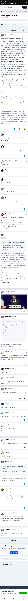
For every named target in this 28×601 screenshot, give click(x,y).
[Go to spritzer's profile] (2, 197)
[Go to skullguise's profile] (2, 170)
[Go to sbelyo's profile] (2, 214)
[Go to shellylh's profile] (2, 369)
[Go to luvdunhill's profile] (2, 440)
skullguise (7, 170)
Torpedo (7, 351)
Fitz (6, 388)
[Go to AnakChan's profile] (2, 530)
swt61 (6, 134)
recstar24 (7, 425)
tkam (5, 24)
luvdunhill (7, 439)
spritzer (7, 197)
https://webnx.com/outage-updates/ (13, 61)
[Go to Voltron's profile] (2, 413)
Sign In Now (14, 552)
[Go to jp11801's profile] (2, 378)
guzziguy (7, 452)
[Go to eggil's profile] (2, 489)
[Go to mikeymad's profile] (2, 404)
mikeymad (7, 403)
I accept (24, 593)
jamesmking (8, 316)
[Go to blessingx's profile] (2, 146)
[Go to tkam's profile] (2, 24)
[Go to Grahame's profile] (2, 292)
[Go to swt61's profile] (2, 134)
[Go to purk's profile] (2, 179)
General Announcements (17, 24)
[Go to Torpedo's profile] (2, 352)
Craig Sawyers (8, 512)
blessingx (7, 146)
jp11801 (7, 377)
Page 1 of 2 (13, 30)
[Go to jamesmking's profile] (2, 317)
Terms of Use (6, 595)
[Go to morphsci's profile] (2, 188)
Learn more (3, 2)
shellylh (7, 368)
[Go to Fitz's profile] (2, 389)
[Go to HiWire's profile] (2, 161)
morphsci (7, 188)
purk (6, 179)
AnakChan (7, 529)
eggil (6, 488)
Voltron (7, 412)
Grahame (7, 291)
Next (23, 30)
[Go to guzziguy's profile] (2, 453)
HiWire (6, 160)
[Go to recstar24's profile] (2, 425)
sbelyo (6, 213)
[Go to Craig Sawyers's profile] (2, 513)
